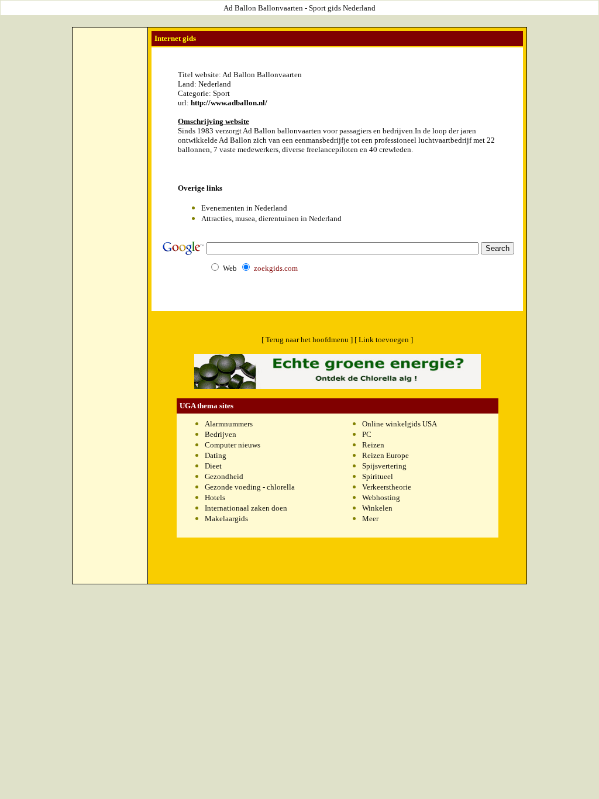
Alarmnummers (229, 423)
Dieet (213, 466)
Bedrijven (220, 434)
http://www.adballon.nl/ (229, 102)
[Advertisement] (110, 56)
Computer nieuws (232, 444)
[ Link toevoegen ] (383, 339)
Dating (215, 455)
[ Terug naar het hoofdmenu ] (307, 339)
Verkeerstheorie (386, 487)
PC (366, 434)
